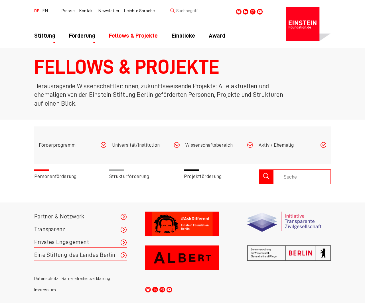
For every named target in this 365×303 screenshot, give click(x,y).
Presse (68, 11)
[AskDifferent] (187, 226)
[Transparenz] (289, 226)
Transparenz (49, 229)
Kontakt (86, 11)
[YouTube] (260, 11)
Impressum (45, 290)
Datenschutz (46, 278)
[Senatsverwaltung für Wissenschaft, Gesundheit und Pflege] (289, 260)
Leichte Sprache (139, 11)
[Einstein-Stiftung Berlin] (308, 24)
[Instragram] (253, 11)
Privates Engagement (61, 242)
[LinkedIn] (245, 11)
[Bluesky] (239, 11)
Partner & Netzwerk (59, 217)
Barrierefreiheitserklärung (86, 278)
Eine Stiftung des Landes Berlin (74, 255)
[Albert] (187, 260)
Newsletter (108, 11)
